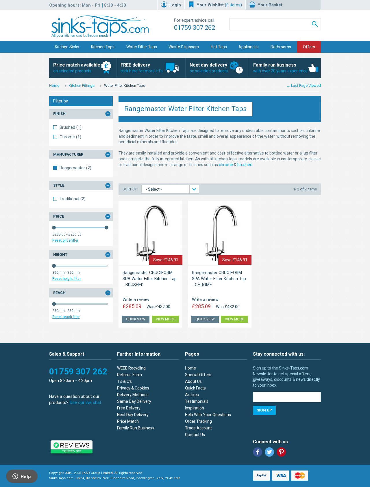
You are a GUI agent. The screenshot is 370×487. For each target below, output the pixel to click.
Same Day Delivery (134, 401)
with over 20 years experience (280, 67)
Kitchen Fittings (82, 85)
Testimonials (196, 401)
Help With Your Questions (208, 414)
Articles (192, 394)
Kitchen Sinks (67, 47)
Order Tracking (198, 421)
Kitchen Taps (102, 47)
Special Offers (198, 374)
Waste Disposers (184, 47)
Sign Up (264, 410)
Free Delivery (128, 408)
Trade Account (198, 428)
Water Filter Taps (141, 47)
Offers (309, 47)
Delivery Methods (133, 394)
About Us (193, 381)
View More (165, 319)
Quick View (135, 319)
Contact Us (195, 434)
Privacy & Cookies (133, 388)
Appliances (248, 47)
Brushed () (71, 127)
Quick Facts (195, 388)
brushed (244, 164)
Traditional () (73, 198)
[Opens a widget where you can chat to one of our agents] (22, 477)
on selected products (76, 67)
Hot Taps (219, 47)
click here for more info (142, 67)
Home (54, 85)
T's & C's (124, 381)
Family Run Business (135, 428)
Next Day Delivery (133, 414)
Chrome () (70, 136)
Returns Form (129, 374)
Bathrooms (281, 47)
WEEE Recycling (131, 368)
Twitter (269, 452)
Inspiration (194, 408)
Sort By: (130, 189)
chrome (226, 164)
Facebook (257, 452)
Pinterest (281, 452)
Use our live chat (85, 402)
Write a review (136, 299)
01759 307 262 (194, 27)
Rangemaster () (75, 167)
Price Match (128, 421)
